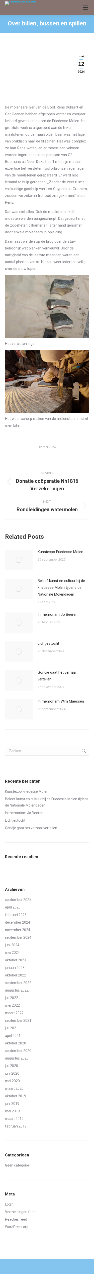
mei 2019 (12, 1111)
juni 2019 (12, 1104)
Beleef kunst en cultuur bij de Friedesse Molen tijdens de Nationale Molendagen (61, 587)
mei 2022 (12, 1005)
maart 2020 (14, 1088)
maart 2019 (14, 1119)
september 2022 (18, 983)
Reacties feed (16, 1219)
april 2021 (13, 1036)
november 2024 (17, 930)
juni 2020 (12, 1073)
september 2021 (18, 1020)
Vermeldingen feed (20, 1212)
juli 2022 (11, 998)
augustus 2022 (17, 990)
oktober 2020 (15, 1043)
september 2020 (18, 1051)
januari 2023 (15, 968)
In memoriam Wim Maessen (61, 701)
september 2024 (18, 937)
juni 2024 (12, 945)
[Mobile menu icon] (85, 7)
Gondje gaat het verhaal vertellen (57, 675)
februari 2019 (16, 1126)
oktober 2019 (15, 1096)
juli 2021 (11, 1028)
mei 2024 (12, 953)
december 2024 (17, 922)
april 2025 (13, 907)
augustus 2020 (17, 1058)
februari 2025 (16, 915)
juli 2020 (11, 1066)
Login (9, 1204)
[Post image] (19, 560)
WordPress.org (16, 1227)
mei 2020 (12, 1081)
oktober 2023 (15, 960)
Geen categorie (17, 1165)
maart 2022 (14, 1013)
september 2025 (18, 900)
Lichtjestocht (48, 643)
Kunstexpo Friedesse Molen (60, 552)
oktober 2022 (15, 975)
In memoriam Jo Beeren (57, 614)
